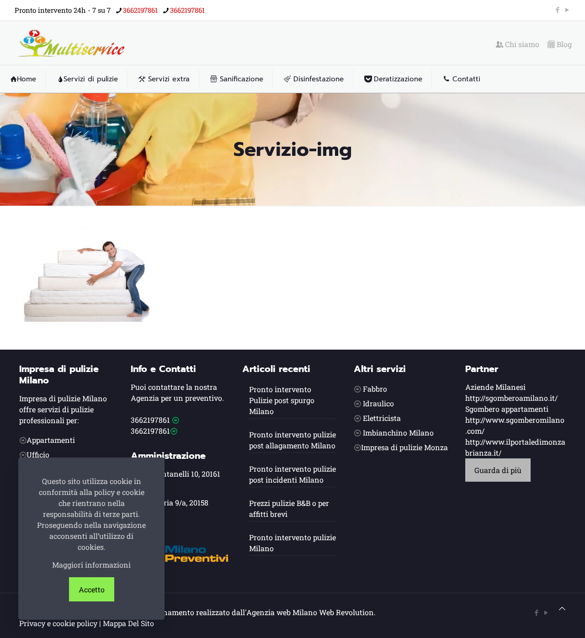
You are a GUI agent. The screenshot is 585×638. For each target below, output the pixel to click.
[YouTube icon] (567, 9)
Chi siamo (521, 44)
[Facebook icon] (557, 9)
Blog (563, 44)
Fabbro (375, 388)
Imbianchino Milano (398, 432)
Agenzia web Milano (281, 612)
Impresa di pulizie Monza (404, 447)
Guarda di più (497, 470)
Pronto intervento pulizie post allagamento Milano (292, 440)
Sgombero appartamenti (506, 409)
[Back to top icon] (562, 608)
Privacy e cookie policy (58, 623)
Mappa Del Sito (128, 623)
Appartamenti (51, 440)
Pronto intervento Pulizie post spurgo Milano (281, 400)
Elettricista (382, 418)
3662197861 (140, 10)
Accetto (92, 589)
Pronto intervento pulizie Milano (292, 542)
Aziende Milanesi (495, 387)
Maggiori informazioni (91, 564)
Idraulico (378, 403)
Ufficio (38, 454)
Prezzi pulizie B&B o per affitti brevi (289, 508)
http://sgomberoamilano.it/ (511, 398)
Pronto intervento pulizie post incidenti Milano (292, 474)
